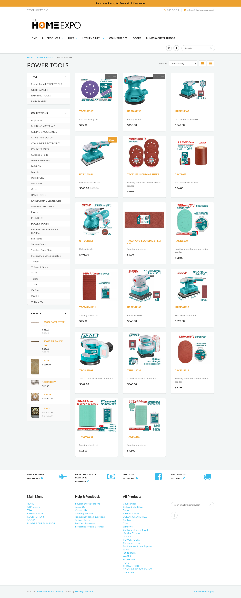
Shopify (59, 591)
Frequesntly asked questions (90, 516)
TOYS (34, 284)
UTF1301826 (86, 174)
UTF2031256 (134, 111)
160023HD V (49, 382)
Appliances (36, 120)
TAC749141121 (87, 307)
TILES (34, 273)
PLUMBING (37, 218)
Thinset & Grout (39, 267)
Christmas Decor (131, 543)
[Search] (211, 48)
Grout (34, 189)
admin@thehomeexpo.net (200, 10)
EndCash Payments (85, 523)
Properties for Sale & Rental (89, 526)
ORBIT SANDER (39, 89)
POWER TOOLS (45, 57)
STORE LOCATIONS (38, 10)
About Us (80, 506)
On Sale (36, 313)
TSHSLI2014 (134, 370)
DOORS (136, 38)
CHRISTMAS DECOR (42, 137)
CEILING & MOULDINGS (44, 131)
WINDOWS (37, 301)
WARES (35, 296)
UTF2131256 (86, 240)
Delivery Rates (82, 520)
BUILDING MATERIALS (43, 126)
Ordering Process (84, 513)
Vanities (35, 290)
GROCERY (36, 183)
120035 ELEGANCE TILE (52, 343)
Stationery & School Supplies (46, 255)
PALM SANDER (39, 101)
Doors (126, 510)
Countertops (129, 503)
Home (30, 57)
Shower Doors (38, 244)
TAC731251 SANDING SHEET (143, 174)
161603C (47, 394)
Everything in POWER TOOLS (46, 84)
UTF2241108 (134, 307)
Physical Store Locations (87, 503)
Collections (39, 113)
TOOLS (127, 536)
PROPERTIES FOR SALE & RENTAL (45, 231)
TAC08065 (180, 174)
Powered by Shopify (203, 591)
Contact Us (81, 510)
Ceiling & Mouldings (133, 506)
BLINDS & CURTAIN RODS (160, 38)
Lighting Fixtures (131, 533)
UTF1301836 (182, 307)
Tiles (71, 38)
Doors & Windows (40, 160)
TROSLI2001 (86, 370)
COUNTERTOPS (118, 38)
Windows (128, 526)
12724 (45, 360)
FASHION (36, 166)
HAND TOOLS (38, 195)
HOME (33, 38)
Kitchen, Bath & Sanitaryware (46, 200)
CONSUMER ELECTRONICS (45, 143)
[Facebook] (174, 515)
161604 (46, 408)
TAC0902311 (86, 436)
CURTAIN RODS (131, 566)
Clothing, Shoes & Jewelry (136, 529)
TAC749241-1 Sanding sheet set (144, 242)
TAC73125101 (86, 111)
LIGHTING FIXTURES (42, 206)
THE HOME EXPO (44, 591)
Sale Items (36, 238)
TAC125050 (181, 240)
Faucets (35, 172)
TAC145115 (133, 436)
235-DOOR (173, 10)
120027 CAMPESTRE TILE (53, 324)
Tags (34, 76)
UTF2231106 (182, 111)
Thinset (35, 261)
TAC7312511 (182, 370)
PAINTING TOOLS (41, 95)
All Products (51, 38)
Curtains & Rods (39, 154)
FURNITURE (37, 177)
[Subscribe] (210, 504)
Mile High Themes (84, 591)
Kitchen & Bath (91, 38)
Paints (34, 212)
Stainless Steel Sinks (41, 250)
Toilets (34, 278)
